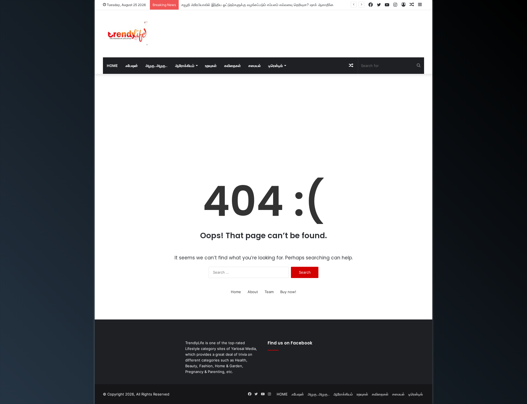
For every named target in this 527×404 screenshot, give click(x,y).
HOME (112, 65)
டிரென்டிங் (275, 65)
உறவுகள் (211, 65)
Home (236, 292)
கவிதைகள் (232, 65)
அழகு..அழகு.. (156, 65)
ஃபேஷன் (131, 65)
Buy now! (288, 292)
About (253, 292)
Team (269, 292)
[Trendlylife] (126, 33)
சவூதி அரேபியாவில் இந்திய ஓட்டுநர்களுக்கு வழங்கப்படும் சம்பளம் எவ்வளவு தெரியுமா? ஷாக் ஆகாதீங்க (257, 4)
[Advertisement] (318, 28)
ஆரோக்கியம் (184, 65)
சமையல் (254, 65)
